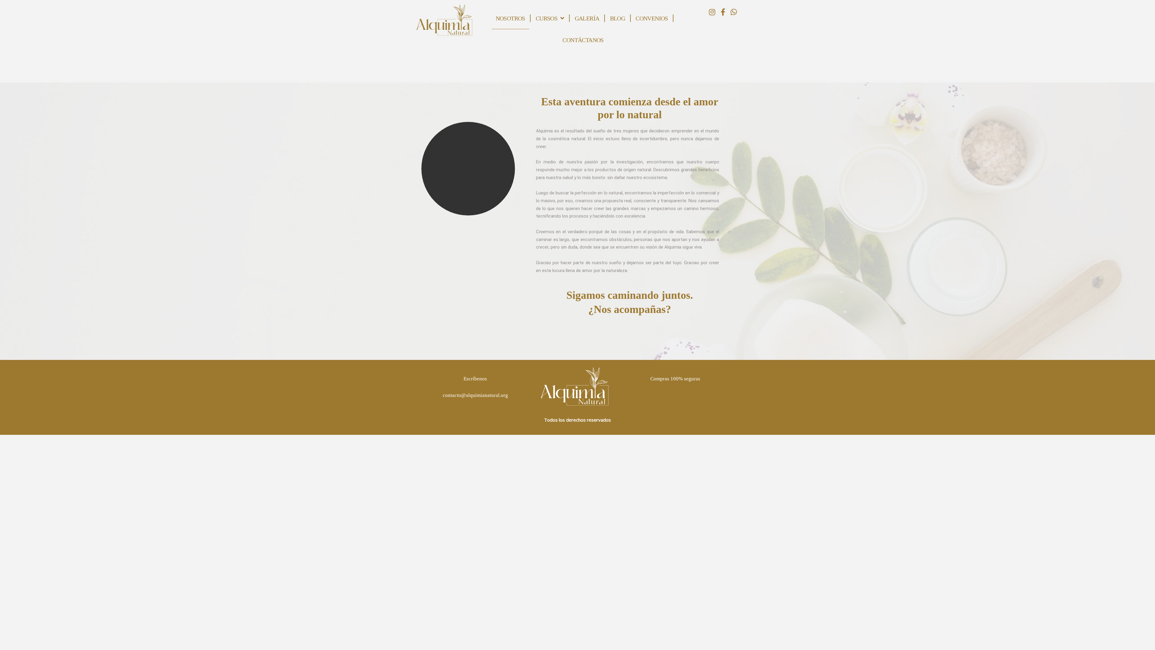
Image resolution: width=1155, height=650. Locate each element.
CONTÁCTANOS (582, 40)
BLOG (617, 18)
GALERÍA (587, 18)
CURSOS (546, 18)
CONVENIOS (652, 18)
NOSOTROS (510, 18)
